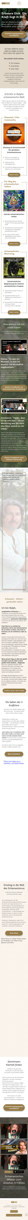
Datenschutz (7, 1206)
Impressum (14, 1206)
